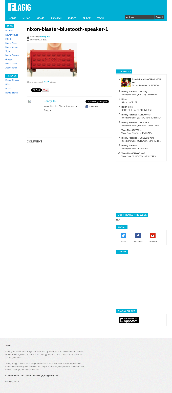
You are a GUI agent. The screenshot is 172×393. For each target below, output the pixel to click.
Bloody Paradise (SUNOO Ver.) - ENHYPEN (141, 118)
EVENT (72, 18)
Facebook (93, 107)
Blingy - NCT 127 (129, 102)
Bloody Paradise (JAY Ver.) (134, 91)
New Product (11, 35)
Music (8, 39)
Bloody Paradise (129, 145)
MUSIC (26, 18)
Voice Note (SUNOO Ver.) (133, 153)
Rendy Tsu (45, 37)
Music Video (11, 47)
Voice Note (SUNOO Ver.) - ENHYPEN (138, 156)
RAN (7, 84)
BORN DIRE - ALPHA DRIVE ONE (136, 110)
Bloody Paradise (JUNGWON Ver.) (137, 138)
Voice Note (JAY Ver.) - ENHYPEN (136, 133)
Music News (11, 43)
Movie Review (12, 55)
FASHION (56, 18)
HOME (12, 18)
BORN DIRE (127, 107)
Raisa (8, 88)
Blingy (124, 99)
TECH (100, 18)
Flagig (10, 381)
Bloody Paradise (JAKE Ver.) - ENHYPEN (140, 125)
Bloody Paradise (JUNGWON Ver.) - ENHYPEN (142, 141)
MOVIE (40, 18)
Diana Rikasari (12, 80)
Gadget (8, 59)
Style (7, 51)
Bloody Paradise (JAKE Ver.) (135, 122)
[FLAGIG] (19, 8)
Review (8, 30)
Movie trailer (11, 63)
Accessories (11, 67)
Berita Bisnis (11, 92)
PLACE (87, 18)
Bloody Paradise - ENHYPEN (134, 149)
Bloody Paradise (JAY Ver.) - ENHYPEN (139, 94)
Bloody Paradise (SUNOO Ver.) (135, 115)
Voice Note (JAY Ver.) (131, 130)
